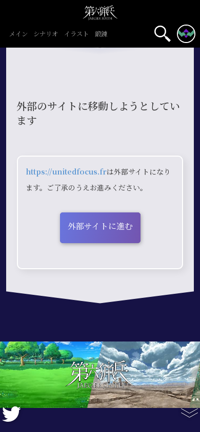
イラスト (76, 34)
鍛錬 (101, 34)
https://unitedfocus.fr (66, 172)
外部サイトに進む (100, 226)
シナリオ (45, 34)
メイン (18, 34)
